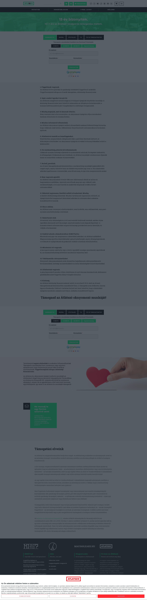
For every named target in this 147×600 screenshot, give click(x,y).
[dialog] (73, 587)
